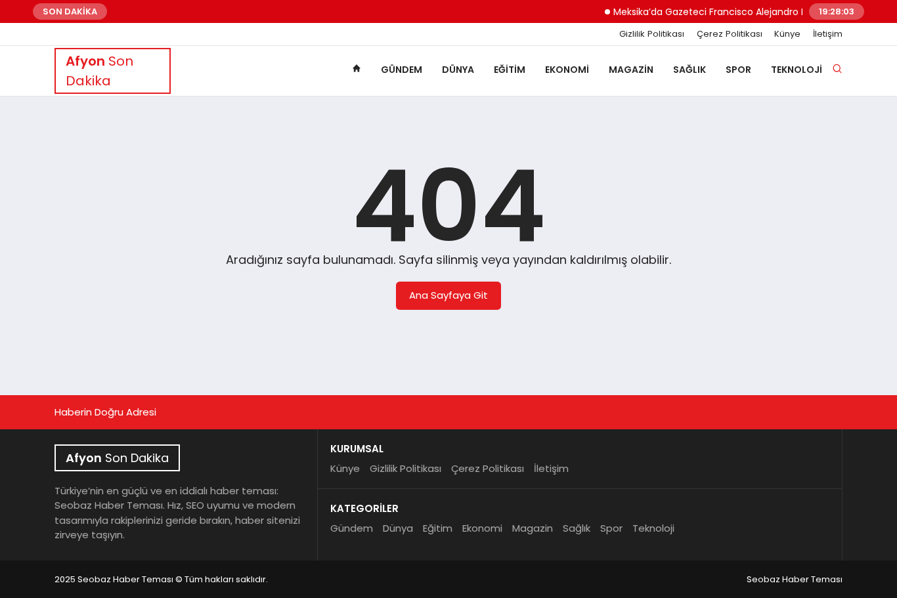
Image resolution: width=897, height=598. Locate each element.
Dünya (458, 69)
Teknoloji (796, 69)
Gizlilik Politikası (651, 34)
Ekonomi (567, 69)
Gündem (401, 69)
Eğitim (509, 69)
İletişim (827, 34)
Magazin (631, 69)
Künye (787, 34)
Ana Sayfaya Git (448, 295)
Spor (738, 69)
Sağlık (689, 69)
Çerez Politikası (729, 34)
